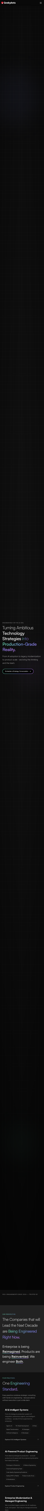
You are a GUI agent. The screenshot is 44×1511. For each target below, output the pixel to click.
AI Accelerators (10, 1479)
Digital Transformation (12, 1429)
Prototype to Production (13, 1465)
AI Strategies (25, 1429)
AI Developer (25, 1433)
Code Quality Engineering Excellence (16, 1472)
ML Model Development (22, 1426)
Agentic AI (9, 1426)
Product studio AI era (28, 1476)
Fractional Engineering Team (14, 1468)
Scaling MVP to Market (12, 1476)
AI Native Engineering (29, 1465)
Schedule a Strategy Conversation (16, 671)
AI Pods (34, 1426)
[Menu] (41, 3)
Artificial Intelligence (12, 1433)
